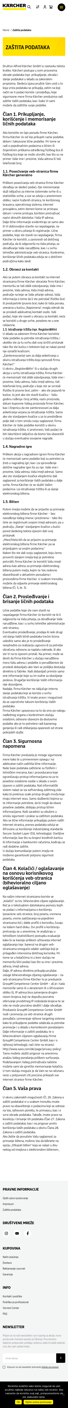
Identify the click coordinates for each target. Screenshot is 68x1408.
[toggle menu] (61, 7)
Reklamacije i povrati (14, 1268)
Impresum (8, 1203)
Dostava (7, 1262)
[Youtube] (17, 1233)
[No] (63, 1395)
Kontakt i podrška (12, 1296)
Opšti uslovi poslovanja (15, 1198)
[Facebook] (28, 1233)
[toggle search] (29, 7)
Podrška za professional (16, 1302)
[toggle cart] (51, 7)
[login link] (45, 7)
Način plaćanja (10, 1256)
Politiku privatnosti (50, 1367)
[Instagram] (6, 1233)
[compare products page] (38, 7)
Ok (18, 1402)
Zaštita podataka (12, 1209)
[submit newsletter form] (60, 1358)
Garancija (8, 1274)
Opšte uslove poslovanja (38, 1402)
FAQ (5, 1313)
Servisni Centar (11, 1307)
